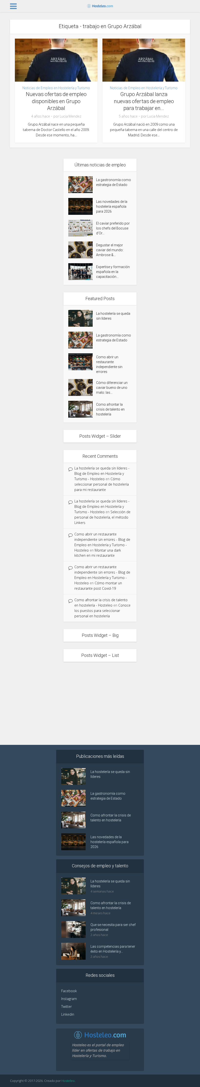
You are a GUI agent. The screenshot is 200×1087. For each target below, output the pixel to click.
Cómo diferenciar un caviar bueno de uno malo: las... (112, 387)
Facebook (69, 991)
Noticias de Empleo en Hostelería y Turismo (56, 88)
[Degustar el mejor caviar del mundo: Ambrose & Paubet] (82, 249)
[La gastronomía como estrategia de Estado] (82, 184)
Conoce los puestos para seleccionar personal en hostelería (102, 610)
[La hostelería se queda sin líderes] (82, 318)
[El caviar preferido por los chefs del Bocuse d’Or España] (82, 228)
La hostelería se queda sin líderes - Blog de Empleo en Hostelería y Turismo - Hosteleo (102, 473)
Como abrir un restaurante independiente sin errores (109, 364)
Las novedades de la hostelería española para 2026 (111, 206)
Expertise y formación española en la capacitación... (113, 272)
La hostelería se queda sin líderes (113, 316)
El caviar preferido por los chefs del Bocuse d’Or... (113, 228)
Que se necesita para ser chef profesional (113, 927)
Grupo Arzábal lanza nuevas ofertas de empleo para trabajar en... (144, 101)
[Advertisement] (100, 703)
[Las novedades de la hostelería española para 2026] (82, 206)
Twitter (66, 1006)
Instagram (69, 998)
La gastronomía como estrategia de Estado (113, 182)
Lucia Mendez (70, 116)
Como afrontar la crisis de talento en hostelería (110, 409)
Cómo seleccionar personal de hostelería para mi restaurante (101, 484)
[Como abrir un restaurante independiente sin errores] (82, 361)
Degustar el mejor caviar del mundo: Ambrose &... (109, 250)
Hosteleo (68, 1080)
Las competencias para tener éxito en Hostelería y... (112, 949)
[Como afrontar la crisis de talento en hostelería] (82, 409)
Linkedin (67, 1014)
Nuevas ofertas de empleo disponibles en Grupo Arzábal (56, 101)
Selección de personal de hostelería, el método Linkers (102, 517)
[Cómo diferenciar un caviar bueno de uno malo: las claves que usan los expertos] (82, 387)
